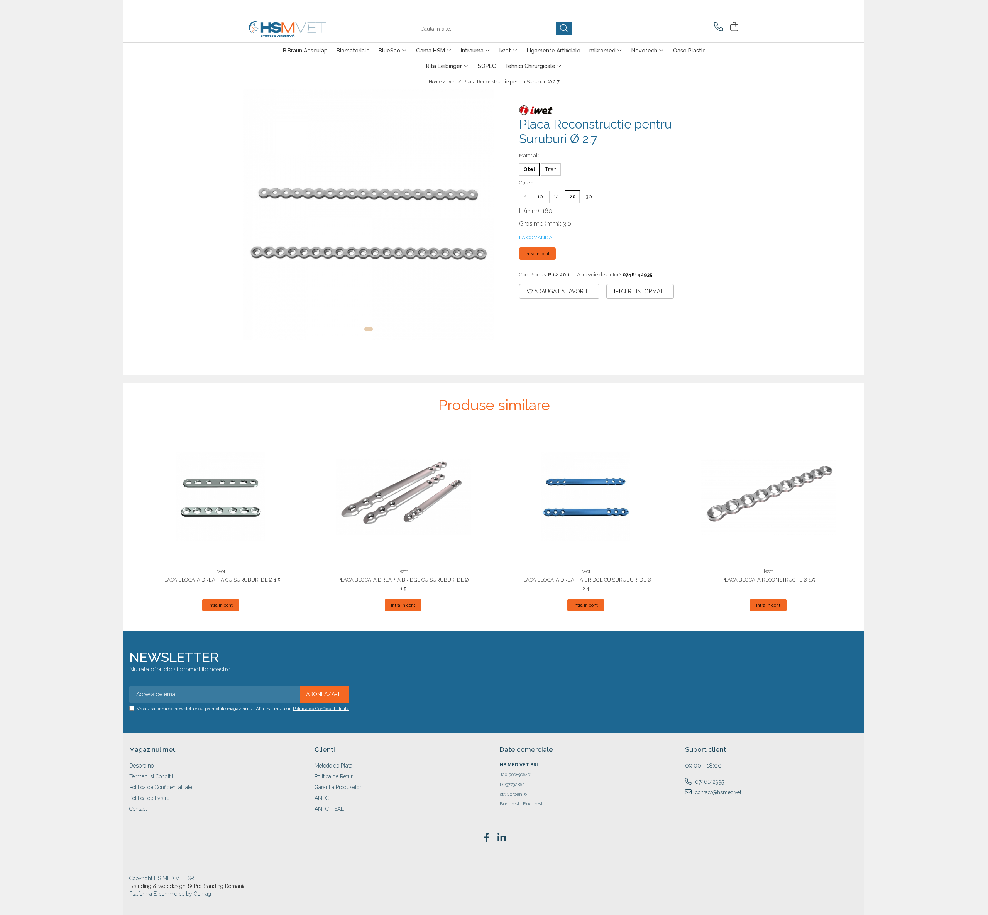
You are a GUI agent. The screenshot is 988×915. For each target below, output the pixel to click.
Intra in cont (537, 253)
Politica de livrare (149, 798)
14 (556, 197)
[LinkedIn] (501, 838)
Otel (529, 169)
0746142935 (709, 782)
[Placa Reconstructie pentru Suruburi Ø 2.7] (368, 214)
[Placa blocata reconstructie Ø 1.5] (768, 496)
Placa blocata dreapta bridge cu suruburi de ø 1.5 (403, 584)
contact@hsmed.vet (717, 792)
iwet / (455, 82)
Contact (138, 809)
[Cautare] (564, 28)
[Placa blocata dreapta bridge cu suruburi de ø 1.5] (403, 496)
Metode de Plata (333, 766)
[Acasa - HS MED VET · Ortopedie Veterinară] (287, 29)
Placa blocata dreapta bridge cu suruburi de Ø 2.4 (585, 584)
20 (572, 197)
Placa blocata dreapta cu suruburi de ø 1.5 (220, 580)
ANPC (322, 798)
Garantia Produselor (338, 787)
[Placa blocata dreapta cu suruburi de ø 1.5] (220, 496)
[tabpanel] (368, 214)
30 (589, 197)
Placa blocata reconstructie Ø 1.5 (768, 580)
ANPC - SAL (329, 809)
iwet (220, 571)
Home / (438, 82)
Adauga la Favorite (562, 291)
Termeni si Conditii (151, 776)
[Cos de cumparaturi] (733, 27)
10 (540, 197)
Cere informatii (643, 291)
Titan (551, 169)
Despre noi (142, 766)
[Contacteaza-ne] (717, 27)
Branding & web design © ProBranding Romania (187, 886)
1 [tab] (368, 329)
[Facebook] (486, 838)
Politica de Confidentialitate (321, 708)
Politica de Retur (334, 776)
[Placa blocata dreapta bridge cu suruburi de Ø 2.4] (585, 496)
